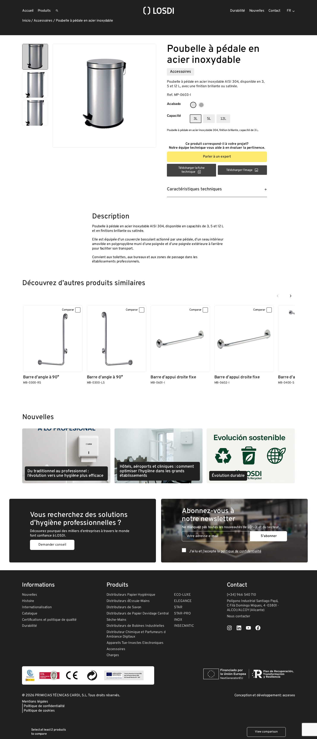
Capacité (174, 116)
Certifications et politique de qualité (49, 620)
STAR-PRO (182, 613)
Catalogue (29, 613)
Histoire (28, 601)
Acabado (174, 104)
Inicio (26, 21)
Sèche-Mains (116, 620)
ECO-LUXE (182, 595)
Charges (113, 655)
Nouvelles (29, 595)
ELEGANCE (182, 601)
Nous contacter (238, 616)
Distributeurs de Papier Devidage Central (138, 613)
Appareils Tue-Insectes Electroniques (135, 643)
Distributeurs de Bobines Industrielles (135, 626)
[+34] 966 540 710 (241, 595)
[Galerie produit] (104, 96)
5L (209, 118)
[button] (217, 157)
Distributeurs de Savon (124, 607)
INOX (178, 620)
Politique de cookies (39, 711)
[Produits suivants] (290, 296)
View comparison (266, 732)
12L (223, 118)
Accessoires (43, 21)
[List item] (229, 627)
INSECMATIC (184, 626)
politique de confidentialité (241, 551)
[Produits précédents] (277, 296)
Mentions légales (35, 702)
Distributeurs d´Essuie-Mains (128, 601)
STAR (178, 607)
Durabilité (29, 626)
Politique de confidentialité (44, 706)
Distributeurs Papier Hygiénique (131, 595)
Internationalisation (37, 607)
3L (196, 118)
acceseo (288, 695)
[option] (35, 85)
